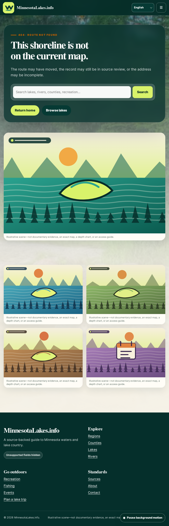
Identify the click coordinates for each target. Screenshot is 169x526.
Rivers (92, 456)
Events (9, 493)
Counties (94, 443)
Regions (94, 436)
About (92, 486)
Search (142, 92)
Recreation (12, 479)
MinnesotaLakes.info (35, 8)
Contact (94, 493)
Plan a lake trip (15, 499)
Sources (94, 479)
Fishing (9, 486)
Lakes (92, 450)
